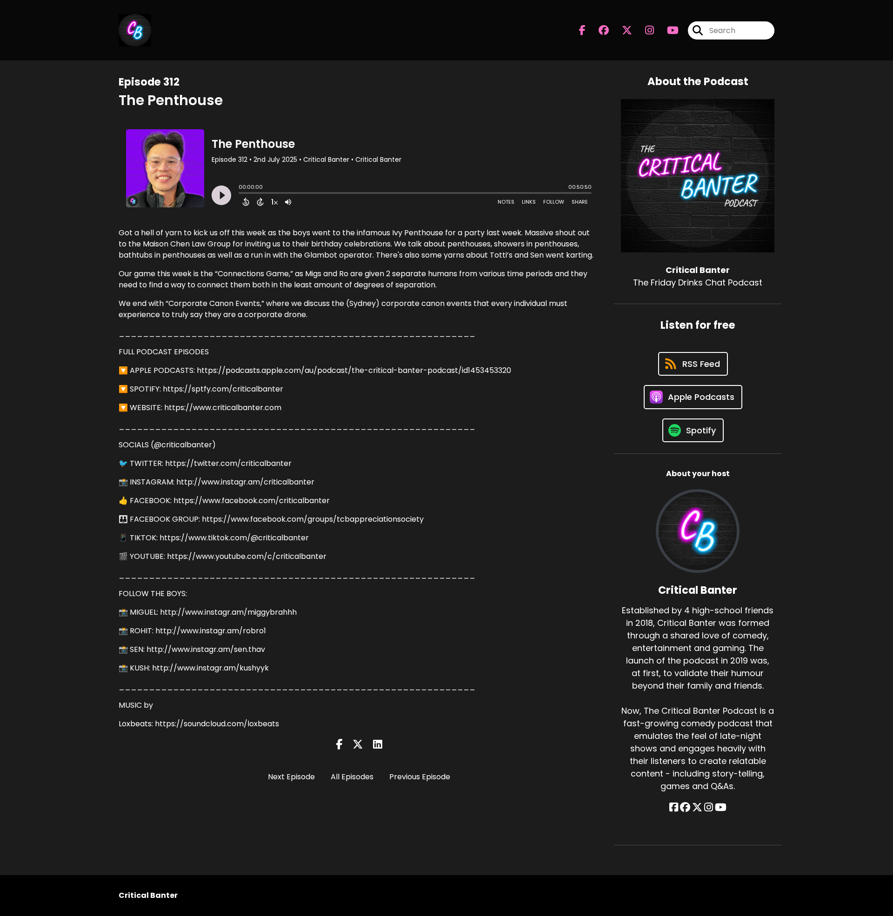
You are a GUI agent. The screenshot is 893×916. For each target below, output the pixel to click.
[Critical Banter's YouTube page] (720, 807)
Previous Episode (419, 776)
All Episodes (352, 776)
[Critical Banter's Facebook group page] (598, 30)
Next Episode (291, 776)
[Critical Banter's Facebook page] (582, 30)
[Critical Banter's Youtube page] (667, 30)
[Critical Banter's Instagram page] (644, 30)
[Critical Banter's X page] (621, 30)
